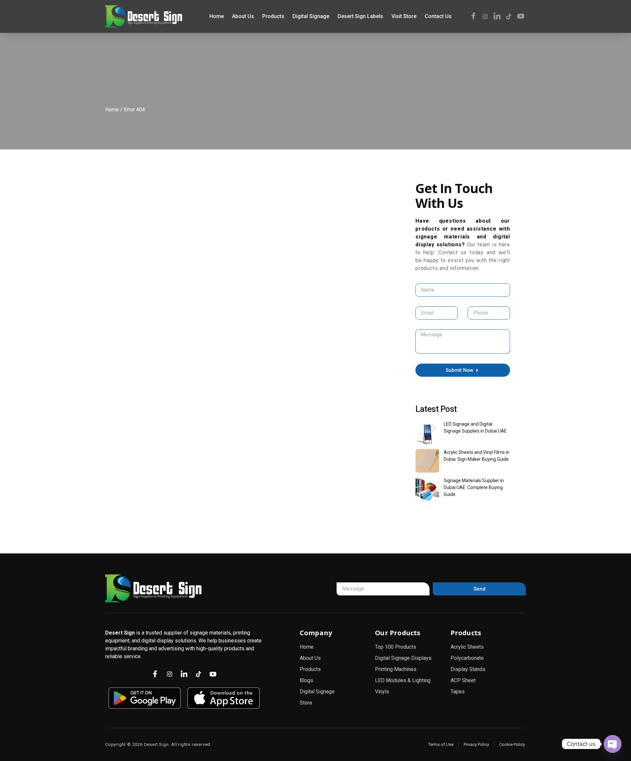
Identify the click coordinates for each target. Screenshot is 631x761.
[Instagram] (485, 16)
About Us (243, 16)
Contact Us (438, 16)
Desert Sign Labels (360, 16)
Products (273, 16)
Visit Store (403, 16)
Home (216, 16)
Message (348, 578)
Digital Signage (310, 16)
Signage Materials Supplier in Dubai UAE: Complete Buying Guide (474, 487)
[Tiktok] (508, 16)
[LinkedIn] (497, 16)
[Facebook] (473, 16)
